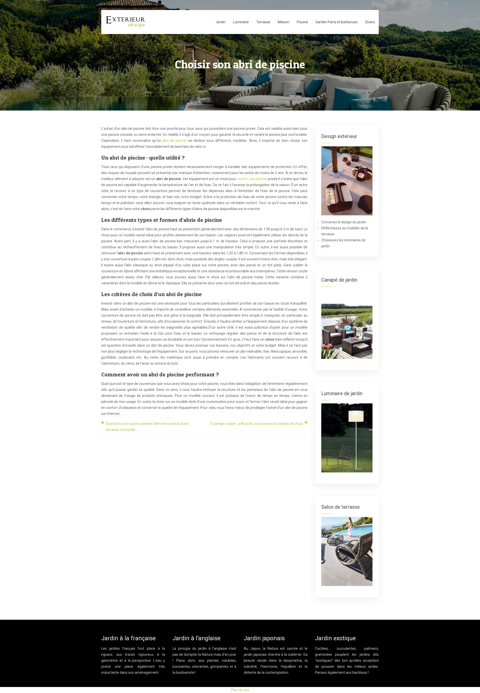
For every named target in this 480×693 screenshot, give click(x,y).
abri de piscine (174, 141)
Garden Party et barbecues (337, 22)
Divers (370, 22)
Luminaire (241, 22)
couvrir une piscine (251, 179)
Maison (283, 22)
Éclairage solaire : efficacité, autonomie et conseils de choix (256, 424)
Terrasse (263, 22)
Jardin (221, 22)
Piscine (302, 22)
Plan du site (240, 690)
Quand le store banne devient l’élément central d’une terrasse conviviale (147, 427)
